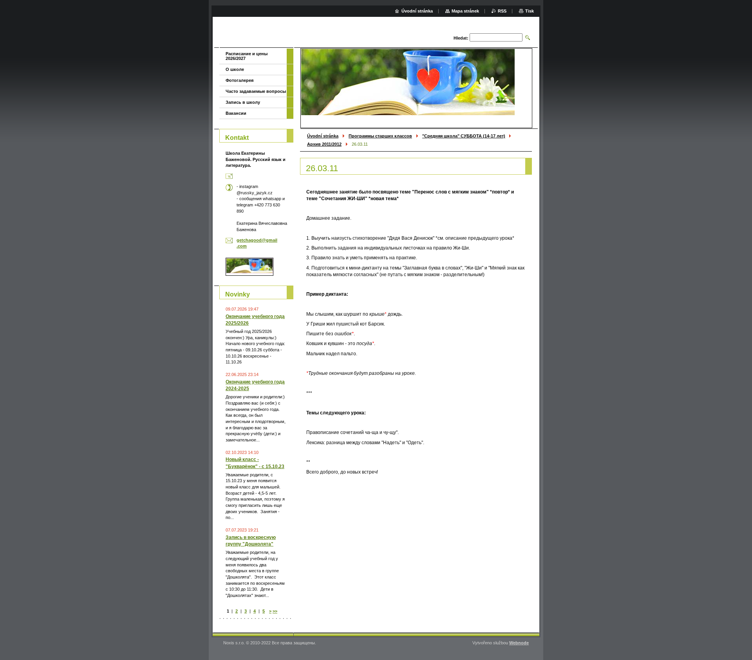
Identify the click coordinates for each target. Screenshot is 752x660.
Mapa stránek (465, 11)
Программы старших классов (380, 136)
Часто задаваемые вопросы (256, 91)
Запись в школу (243, 102)
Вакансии (236, 113)
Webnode (519, 642)
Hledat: (461, 38)
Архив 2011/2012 (324, 144)
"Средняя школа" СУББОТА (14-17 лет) (463, 136)
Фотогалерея (239, 80)
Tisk (529, 11)
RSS (502, 11)
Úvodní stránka (322, 136)
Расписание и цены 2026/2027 (247, 56)
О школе (235, 69)
